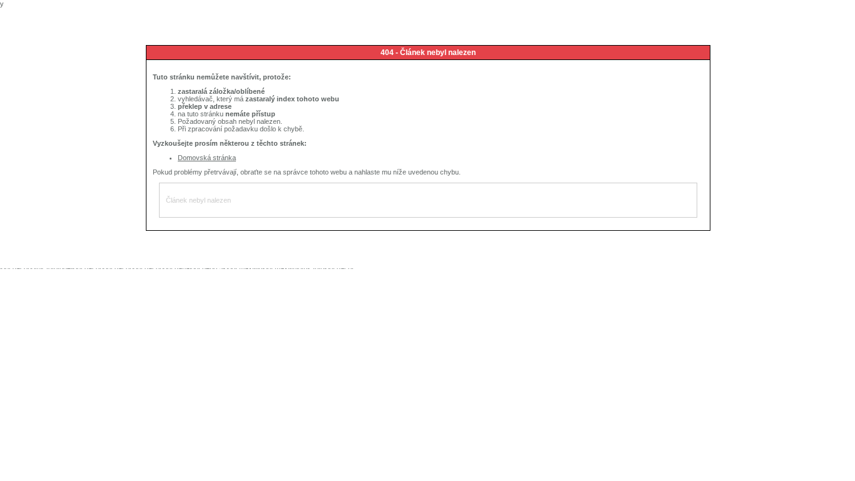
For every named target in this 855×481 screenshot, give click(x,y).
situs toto (44, 268)
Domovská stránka (207, 157)
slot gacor (15, 268)
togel (65, 268)
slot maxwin (244, 268)
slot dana (176, 268)
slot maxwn (279, 268)
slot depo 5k (208, 268)
